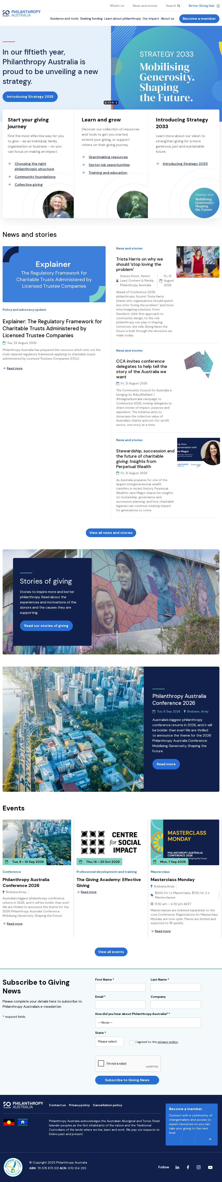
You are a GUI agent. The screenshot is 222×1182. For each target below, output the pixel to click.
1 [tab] (108, 102)
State (100, 1033)
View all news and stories (111, 532)
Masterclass (160, 872)
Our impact (151, 18)
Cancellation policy (107, 1105)
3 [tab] (113, 102)
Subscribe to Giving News (127, 1080)
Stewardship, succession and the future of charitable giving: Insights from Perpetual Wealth (145, 458)
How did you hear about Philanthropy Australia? (132, 1014)
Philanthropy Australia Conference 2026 (26, 882)
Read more (15, 368)
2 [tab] (110, 102)
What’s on (117, 6)
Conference (12, 872)
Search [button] (171, 6)
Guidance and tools (64, 18)
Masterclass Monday (173, 879)
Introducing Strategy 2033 (30, 96)
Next (116, 103)
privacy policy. (168, 1042)
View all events (111, 952)
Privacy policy (79, 1105)
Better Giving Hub (202, 6)
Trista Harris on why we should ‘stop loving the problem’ (139, 264)
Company (158, 997)
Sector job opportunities (109, 165)
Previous (105, 103)
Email (100, 997)
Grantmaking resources (108, 157)
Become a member (199, 18)
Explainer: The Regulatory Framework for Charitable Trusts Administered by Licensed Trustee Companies (52, 328)
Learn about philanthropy (122, 18)
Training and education (108, 172)
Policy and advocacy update (24, 310)
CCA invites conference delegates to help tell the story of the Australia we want (141, 369)
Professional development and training (107, 872)
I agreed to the (157, 1042)
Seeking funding (91, 18)
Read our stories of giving (46, 625)
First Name (104, 979)
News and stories (145, 6)
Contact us (57, 1105)
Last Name (160, 979)
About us (167, 18)
